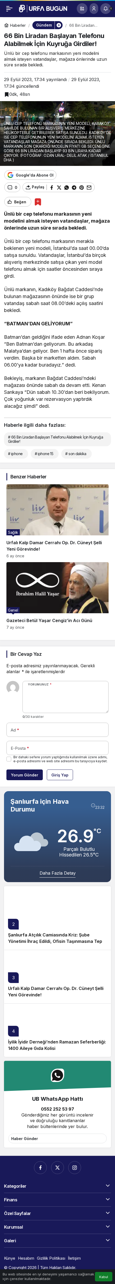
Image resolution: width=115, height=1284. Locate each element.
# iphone (15, 453)
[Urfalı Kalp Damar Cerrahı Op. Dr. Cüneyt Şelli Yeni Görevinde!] (57, 521)
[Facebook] (40, 1167)
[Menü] (9, 8)
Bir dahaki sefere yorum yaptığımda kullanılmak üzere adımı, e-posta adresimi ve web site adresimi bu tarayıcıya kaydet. (60, 759)
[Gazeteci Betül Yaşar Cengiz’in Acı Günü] (57, 596)
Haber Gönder (24, 1138)
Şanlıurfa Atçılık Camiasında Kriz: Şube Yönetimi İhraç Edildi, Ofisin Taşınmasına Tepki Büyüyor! (57, 941)
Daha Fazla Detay (58, 873)
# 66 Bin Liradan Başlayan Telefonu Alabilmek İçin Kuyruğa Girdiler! (55, 439)
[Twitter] (57, 1167)
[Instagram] (74, 1167)
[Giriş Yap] (94, 8)
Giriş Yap (59, 775)
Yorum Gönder (24, 775)
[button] (82, 8)
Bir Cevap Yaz (25, 654)
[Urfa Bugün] (43, 8)
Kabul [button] (103, 1277)
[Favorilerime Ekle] (37, 201)
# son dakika (75, 453)
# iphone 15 (44, 453)
